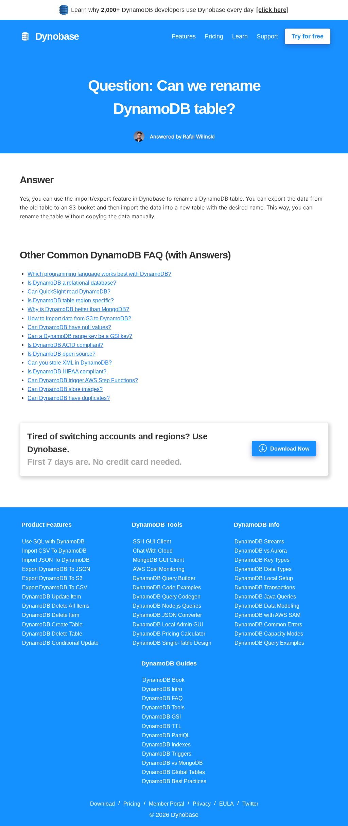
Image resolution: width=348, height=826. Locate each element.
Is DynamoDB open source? (61, 354)
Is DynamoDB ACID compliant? (65, 345)
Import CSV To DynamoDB (54, 551)
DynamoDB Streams (259, 541)
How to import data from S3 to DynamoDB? (79, 318)
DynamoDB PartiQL (166, 735)
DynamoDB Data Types (263, 569)
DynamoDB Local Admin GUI (168, 624)
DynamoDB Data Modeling (266, 606)
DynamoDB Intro (162, 689)
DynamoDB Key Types (262, 560)
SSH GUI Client (152, 541)
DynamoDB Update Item (51, 597)
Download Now (289, 448)
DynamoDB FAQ (162, 698)
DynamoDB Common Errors (268, 624)
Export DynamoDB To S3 (52, 578)
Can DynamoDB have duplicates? (69, 398)
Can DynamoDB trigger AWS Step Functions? (83, 380)
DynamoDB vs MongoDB (172, 763)
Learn (240, 36)
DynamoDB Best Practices (174, 781)
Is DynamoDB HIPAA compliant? (67, 371)
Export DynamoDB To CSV (54, 587)
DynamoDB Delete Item (50, 615)
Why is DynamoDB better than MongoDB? (78, 309)
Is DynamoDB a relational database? (72, 283)
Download (102, 804)
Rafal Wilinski (199, 136)
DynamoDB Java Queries (265, 597)
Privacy (202, 804)
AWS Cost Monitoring (159, 569)
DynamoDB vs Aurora (260, 551)
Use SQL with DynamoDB (53, 541)
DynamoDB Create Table (52, 624)
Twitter (250, 804)
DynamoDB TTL (161, 726)
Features (184, 36)
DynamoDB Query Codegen (167, 597)
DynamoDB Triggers (166, 754)
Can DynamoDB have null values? (69, 327)
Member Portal (166, 804)
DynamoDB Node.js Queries (167, 606)
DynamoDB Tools (163, 707)
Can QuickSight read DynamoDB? (69, 291)
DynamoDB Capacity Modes (268, 634)
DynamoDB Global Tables (173, 772)
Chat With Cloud (153, 551)
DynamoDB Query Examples (269, 643)
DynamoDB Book (163, 680)
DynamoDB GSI (161, 717)
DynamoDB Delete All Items (55, 606)
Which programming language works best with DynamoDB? (99, 274)
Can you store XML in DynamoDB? (70, 362)
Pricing (214, 36)
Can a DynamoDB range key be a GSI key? (80, 336)
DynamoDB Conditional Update (60, 643)
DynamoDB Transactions (264, 587)
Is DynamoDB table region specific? (71, 300)
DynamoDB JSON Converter (167, 615)
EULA (226, 804)
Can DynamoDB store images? (65, 389)
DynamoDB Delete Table (52, 634)
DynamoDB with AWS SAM (267, 615)
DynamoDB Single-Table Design (172, 643)
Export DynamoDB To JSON (56, 569)
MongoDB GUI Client (158, 560)
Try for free (308, 36)
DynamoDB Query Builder (164, 578)
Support (267, 36)
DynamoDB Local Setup (263, 578)
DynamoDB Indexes (166, 744)
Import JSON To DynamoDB (56, 560)
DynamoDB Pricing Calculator (169, 634)
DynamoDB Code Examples (167, 587)
